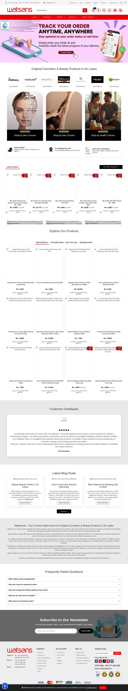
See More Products (110, 167)
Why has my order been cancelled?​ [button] (22, 595)
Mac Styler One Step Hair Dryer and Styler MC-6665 (41, 202)
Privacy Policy (42, 660)
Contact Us (41, 655)
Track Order (61, 655)
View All (63, 511)
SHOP (35, 17)
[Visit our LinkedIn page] (120, 10)
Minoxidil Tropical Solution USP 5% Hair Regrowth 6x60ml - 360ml (50, 332)
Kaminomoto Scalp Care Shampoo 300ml (20, 382)
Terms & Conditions (44, 658)
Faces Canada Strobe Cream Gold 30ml (49, 282)
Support (96, 3)
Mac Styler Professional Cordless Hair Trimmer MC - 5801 (88, 203)
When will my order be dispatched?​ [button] (22, 579)
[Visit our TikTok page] (110, 10)
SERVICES (72, 17)
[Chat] (122, 49)
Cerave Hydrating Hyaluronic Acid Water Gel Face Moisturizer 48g (50, 382)
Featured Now (57, 242)
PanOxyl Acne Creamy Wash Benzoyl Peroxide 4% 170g (20, 332)
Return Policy (42, 663)
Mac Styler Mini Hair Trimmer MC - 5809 (112, 202)
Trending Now (85, 242)
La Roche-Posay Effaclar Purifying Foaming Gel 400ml (108, 332)
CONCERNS (47, 17)
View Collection (15, 86)
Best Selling (71, 242)
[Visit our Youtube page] (115, 10)
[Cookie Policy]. (91, 687)
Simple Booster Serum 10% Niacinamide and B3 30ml (20, 283)
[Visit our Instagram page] (104, 10)
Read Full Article (25, 503)
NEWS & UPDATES (88, 17)
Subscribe (86, 631)
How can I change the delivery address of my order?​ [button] (28, 590)
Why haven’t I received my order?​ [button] (21, 601)
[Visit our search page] (85, 10)
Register (88, 3)
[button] (93, 10)
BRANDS (60, 17)
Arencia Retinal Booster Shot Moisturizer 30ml (108, 283)
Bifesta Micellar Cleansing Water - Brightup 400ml (79, 332)
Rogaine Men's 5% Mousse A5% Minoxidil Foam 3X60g (79, 283)
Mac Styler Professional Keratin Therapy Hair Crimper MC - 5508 (18, 203)
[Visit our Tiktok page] (104, 661)
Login (81, 3)
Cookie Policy (42, 666)
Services (103, 3)
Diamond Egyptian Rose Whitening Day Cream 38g (108, 382)
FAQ (121, 3)
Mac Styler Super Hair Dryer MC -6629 (65, 202)
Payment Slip (113, 3)
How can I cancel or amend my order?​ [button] (23, 584)
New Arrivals (42, 242)
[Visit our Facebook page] (98, 10)
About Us (40, 652)
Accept (103, 687)
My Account (73, 3)
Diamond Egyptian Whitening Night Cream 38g (79, 382)
